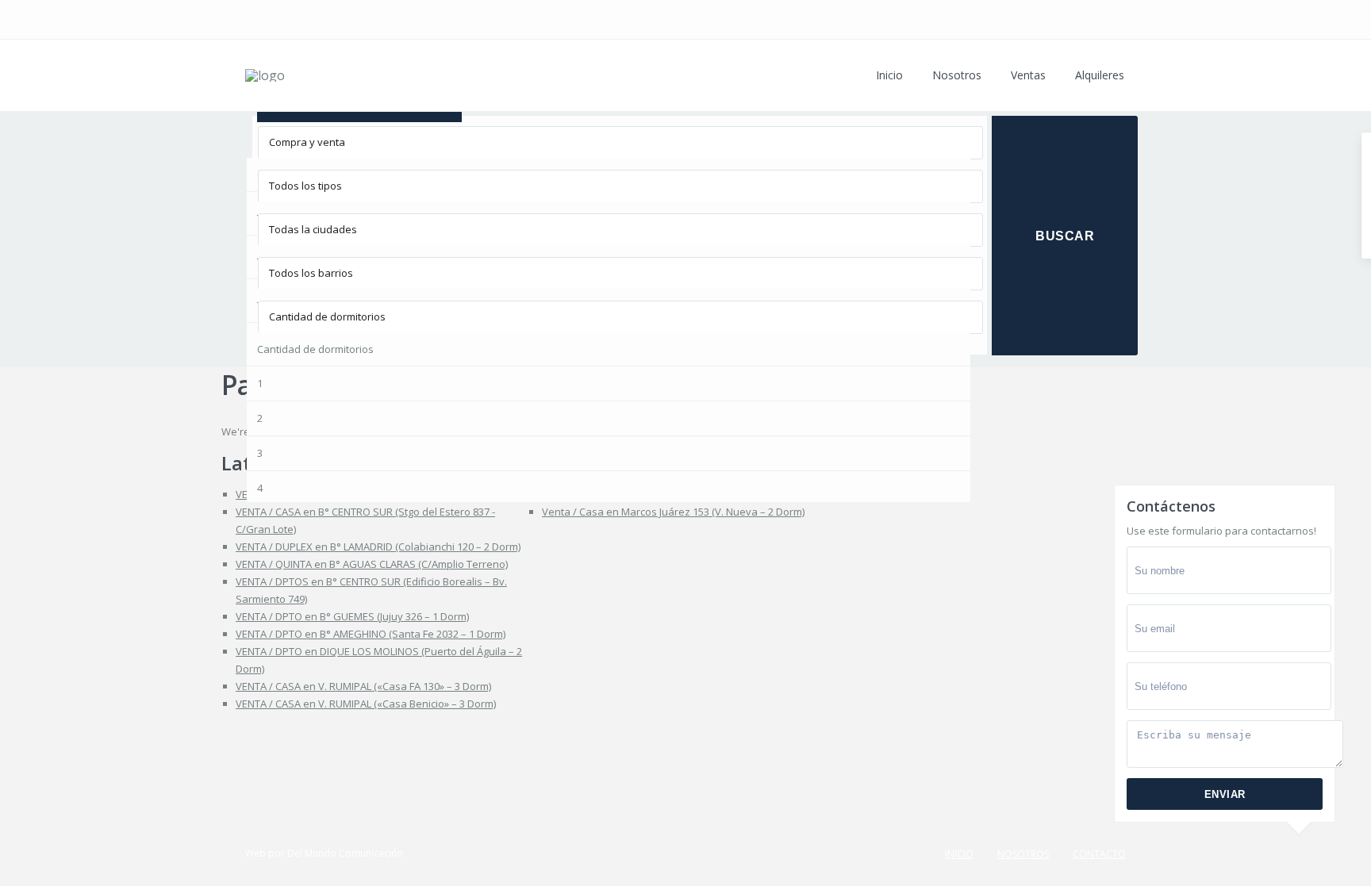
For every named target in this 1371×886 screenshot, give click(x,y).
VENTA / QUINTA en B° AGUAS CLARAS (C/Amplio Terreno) (372, 564)
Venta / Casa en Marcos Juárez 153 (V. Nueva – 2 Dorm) (673, 511)
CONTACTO (1099, 854)
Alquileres (1099, 74)
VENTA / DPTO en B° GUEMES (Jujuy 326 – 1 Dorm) (352, 616)
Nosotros (956, 74)
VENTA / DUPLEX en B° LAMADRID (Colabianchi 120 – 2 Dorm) (378, 546)
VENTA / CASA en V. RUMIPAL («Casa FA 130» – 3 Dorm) (363, 686)
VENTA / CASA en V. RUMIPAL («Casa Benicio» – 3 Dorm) (366, 703)
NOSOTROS (1023, 854)
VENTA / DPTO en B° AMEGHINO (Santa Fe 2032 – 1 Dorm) (370, 634)
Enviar (1225, 794)
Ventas (1028, 74)
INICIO (959, 854)
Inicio (889, 74)
